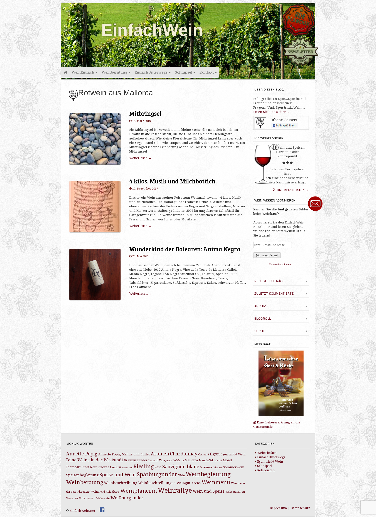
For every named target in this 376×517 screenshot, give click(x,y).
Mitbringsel (145, 113)
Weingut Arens (189, 483)
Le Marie (178, 460)
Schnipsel (184, 72)
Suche (259, 331)
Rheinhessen (125, 467)
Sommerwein (233, 467)
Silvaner (217, 467)
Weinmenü (215, 482)
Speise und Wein (117, 474)
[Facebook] (102, 510)
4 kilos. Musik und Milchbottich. (173, 181)
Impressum (278, 508)
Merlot (218, 460)
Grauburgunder (136, 460)
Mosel (227, 460)
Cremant (203, 454)
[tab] (281, 282)
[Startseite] (65, 72)
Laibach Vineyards (160, 460)
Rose (157, 467)
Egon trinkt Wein (233, 454)
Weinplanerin (138, 491)
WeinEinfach (83, 72)
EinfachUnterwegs (151, 72)
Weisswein (103, 498)
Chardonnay (183, 454)
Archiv (260, 306)
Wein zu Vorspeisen (81, 498)
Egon (215, 454)
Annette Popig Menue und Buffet (124, 454)
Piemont (73, 467)
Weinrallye (175, 490)
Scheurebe (206, 467)
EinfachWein (152, 30)
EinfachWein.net (82, 510)
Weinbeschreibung (120, 483)
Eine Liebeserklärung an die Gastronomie (276, 424)
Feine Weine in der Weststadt (94, 460)
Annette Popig (81, 454)
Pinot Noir (89, 467)
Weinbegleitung (208, 474)
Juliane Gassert (283, 120)
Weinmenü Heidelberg (105, 491)
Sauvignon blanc (180, 466)
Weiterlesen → (140, 158)
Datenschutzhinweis (280, 264)
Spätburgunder (157, 474)
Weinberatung (115, 72)
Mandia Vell (206, 460)
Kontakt (207, 72)
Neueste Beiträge (269, 281)
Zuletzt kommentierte (274, 293)
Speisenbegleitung (82, 475)
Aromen (160, 454)
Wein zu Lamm (235, 491)
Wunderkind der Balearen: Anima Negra (184, 249)
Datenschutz (300, 508)
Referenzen (266, 470)
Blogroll (262, 318)
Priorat (103, 467)
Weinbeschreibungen (157, 483)
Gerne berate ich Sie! (291, 189)
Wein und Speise (209, 491)
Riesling (143, 466)
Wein (181, 475)
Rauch (114, 467)
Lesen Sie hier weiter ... (271, 112)
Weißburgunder (127, 497)
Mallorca (191, 460)
